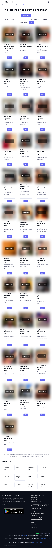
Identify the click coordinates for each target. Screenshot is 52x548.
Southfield (43, 467)
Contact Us (34, 527)
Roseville (18, 484)
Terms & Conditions (36, 508)
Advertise (33, 524)
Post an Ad (26, 15)
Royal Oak (6, 476)
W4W (25, 19)
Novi (30, 476)
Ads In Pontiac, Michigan (14, 4)
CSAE (32, 522)
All (31, 22)
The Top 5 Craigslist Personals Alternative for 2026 (39, 500)
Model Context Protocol (37, 542)
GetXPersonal (7, 2)
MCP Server (24, 535)
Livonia (5, 484)
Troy (17, 467)
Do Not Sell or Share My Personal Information (39, 514)
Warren (42, 476)
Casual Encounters (34, 19)
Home (5, 4)
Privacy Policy (34, 511)
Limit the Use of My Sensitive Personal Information (38, 518)
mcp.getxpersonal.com (44, 538)
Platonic (45, 19)
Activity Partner (23, 22)
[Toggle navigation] (49, 2)
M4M (19, 19)
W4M (13, 19)
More (9, 57)
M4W (6, 19)
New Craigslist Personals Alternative (37, 496)
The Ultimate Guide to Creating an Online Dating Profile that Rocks (40, 505)
